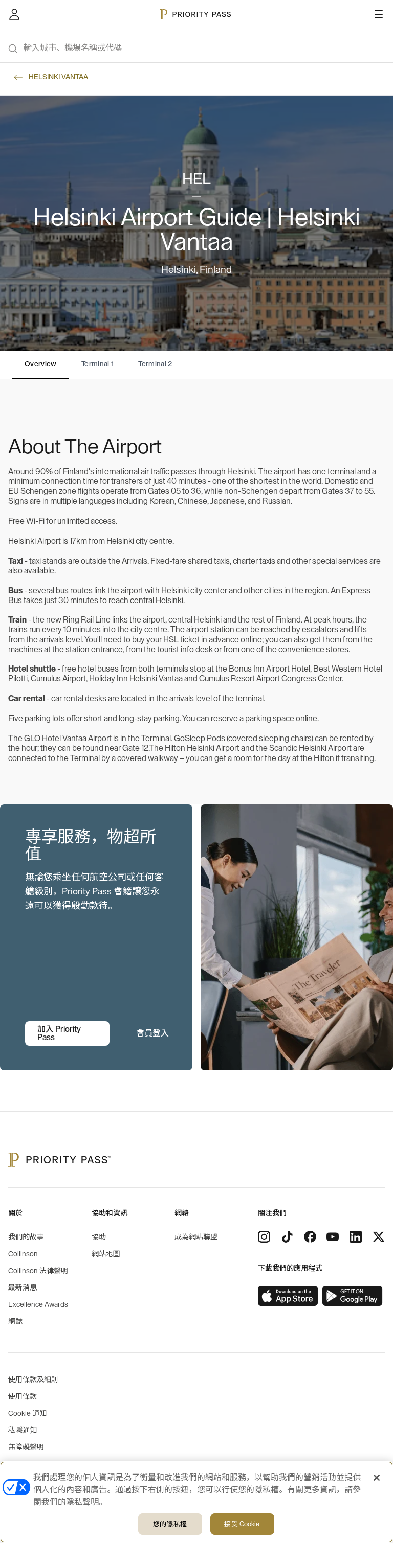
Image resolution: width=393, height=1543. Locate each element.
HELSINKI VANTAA (58, 77)
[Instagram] (264, 1237)
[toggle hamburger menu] (379, 14)
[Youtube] (332, 1237)
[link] (288, 1296)
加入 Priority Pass (59, 1033)
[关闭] (376, 1477)
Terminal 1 (97, 364)
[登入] (14, 14)
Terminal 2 (155, 364)
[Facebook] (310, 1237)
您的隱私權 (170, 1524)
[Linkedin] (356, 1237)
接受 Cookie (241, 1524)
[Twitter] (379, 1237)
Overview (41, 364)
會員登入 (152, 1033)
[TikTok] (287, 1237)
